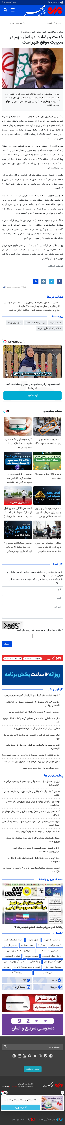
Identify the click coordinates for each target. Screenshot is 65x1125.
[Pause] (7, 375)
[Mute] (12, 375)
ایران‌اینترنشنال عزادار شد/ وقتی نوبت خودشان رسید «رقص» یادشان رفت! (32, 783)
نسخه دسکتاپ (32, 1069)
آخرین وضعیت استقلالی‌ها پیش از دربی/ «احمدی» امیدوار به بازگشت (31, 869)
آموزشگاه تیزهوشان (53, 961)
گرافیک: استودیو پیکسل (21, 1119)
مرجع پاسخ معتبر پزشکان (18, 951)
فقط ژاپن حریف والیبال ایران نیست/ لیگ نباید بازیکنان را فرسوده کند (34, 859)
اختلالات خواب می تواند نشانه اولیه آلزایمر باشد (38, 831)
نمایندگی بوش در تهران (14, 961)
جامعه (58, 23)
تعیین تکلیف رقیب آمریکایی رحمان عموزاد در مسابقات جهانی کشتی (32, 793)
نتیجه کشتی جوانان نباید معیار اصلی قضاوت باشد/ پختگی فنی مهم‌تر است (31, 823)
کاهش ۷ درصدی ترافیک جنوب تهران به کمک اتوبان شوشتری (32, 303)
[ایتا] (14, 1056)
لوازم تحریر (33, 940)
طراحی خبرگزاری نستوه (48, 1119)
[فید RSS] (24, 1056)
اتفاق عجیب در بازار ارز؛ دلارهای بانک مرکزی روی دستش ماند (31, 761)
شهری (49, 23)
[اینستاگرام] (40, 1056)
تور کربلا (41, 945)
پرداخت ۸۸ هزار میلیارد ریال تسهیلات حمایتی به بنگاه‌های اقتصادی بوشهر (33, 703)
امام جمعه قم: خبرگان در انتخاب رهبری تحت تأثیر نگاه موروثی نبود (31, 736)
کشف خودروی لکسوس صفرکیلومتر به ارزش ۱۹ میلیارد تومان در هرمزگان (31, 813)
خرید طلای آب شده (13, 940)
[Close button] (62, 1093)
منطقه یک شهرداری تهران (49, 328)
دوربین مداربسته (50, 951)
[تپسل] (5, 341)
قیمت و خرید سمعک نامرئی (27, 967)
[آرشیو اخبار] (19, 1056)
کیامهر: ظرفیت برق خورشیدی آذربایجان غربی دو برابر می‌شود (32, 695)
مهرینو (6, 967)
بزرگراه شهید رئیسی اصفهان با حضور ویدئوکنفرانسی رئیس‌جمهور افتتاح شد (36, 849)
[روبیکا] (30, 1056)
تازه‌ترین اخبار (54, 689)
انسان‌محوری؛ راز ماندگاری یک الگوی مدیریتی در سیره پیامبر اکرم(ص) (32, 746)
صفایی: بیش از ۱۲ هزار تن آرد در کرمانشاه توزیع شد (36, 728)
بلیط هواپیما (34, 961)
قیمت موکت (55, 945)
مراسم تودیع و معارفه (35, 323)
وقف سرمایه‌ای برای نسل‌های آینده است (41, 768)
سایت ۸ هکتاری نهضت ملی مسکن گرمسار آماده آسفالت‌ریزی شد (31, 720)
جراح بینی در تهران (52, 940)
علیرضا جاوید (55, 323)
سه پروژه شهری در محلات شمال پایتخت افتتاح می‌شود (34, 310)
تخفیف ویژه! (21, 1107)
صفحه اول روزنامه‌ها (50, 879)
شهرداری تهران (14, 323)
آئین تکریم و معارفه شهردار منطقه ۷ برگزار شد (38, 306)
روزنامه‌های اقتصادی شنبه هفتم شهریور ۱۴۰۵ (37, 927)
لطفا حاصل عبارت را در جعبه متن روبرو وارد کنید (40, 630)
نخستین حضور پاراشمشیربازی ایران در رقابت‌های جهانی (34, 712)
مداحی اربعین (10, 945)
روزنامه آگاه (17, 972)
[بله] (45, 1056)
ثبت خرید (32, 395)
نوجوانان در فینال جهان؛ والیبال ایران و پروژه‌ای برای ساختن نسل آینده (32, 803)
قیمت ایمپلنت (31, 956)
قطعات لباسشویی (12, 956)
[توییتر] (35, 1056)
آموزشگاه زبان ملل (53, 967)
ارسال (6, 644)
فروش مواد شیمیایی (51, 956)
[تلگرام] (51, 1056)
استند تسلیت (27, 945)
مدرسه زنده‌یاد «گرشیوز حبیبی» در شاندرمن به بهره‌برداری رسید (31, 755)
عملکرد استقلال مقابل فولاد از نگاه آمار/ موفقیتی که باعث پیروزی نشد (33, 839)
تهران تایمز (48, 972)
